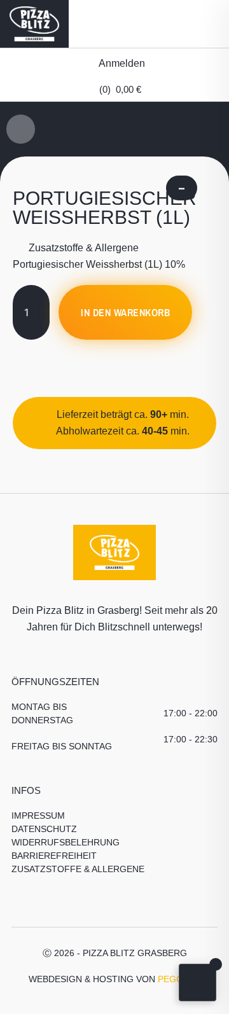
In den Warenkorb (125, 312)
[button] (204, 23)
